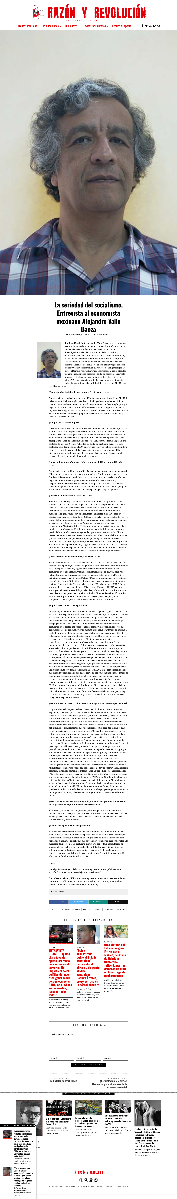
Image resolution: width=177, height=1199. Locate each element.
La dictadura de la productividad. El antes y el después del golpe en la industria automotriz (87, 1122)
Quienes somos (56, 1186)
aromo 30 (86, 909)
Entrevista (97, 909)
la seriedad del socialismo (115, 909)
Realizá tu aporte (121, 25)
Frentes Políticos (27, 25)
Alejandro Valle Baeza (71, 909)
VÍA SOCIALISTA (121, 1186)
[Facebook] (142, 25)
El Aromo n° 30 (104, 334)
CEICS (99, 1186)
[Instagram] (155, 25)
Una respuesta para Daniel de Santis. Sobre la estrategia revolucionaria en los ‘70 (118, 1119)
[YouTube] (150, 25)
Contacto (70, 1186)
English (108, 1186)
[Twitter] (146, 25)
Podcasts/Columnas (95, 25)
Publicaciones (51, 25)
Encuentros (71, 25)
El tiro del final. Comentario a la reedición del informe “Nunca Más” (58, 1121)
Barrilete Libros (86, 1186)
